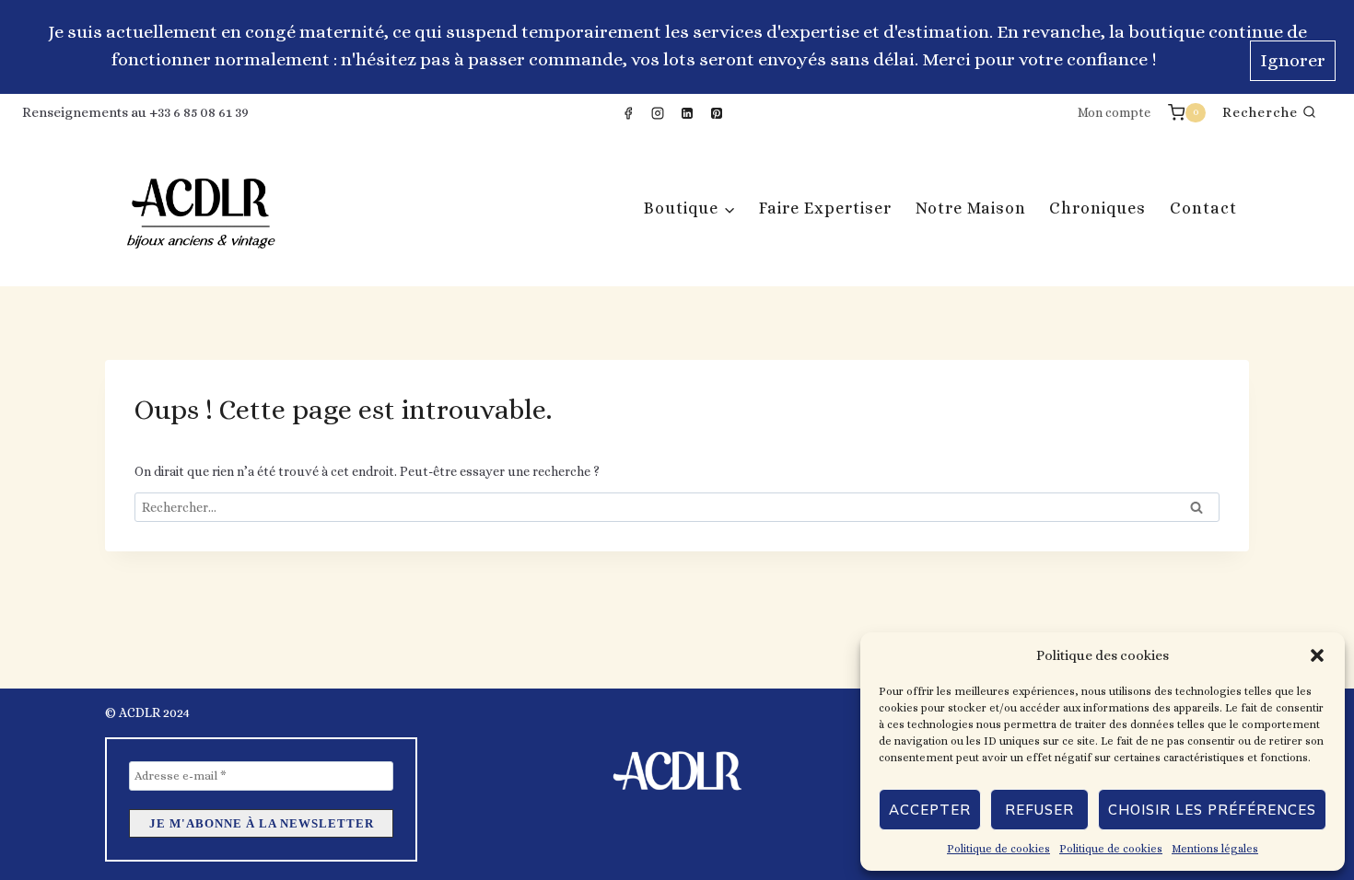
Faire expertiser (825, 208)
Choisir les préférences (1212, 809)
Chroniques (1097, 208)
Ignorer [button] (1292, 60)
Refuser (1039, 809)
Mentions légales (1215, 848)
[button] (1317, 655)
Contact (1203, 208)
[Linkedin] (687, 113)
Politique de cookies (998, 848)
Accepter (930, 809)
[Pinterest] (717, 113)
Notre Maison (971, 208)
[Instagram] (658, 113)
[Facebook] (628, 113)
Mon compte (1114, 112)
